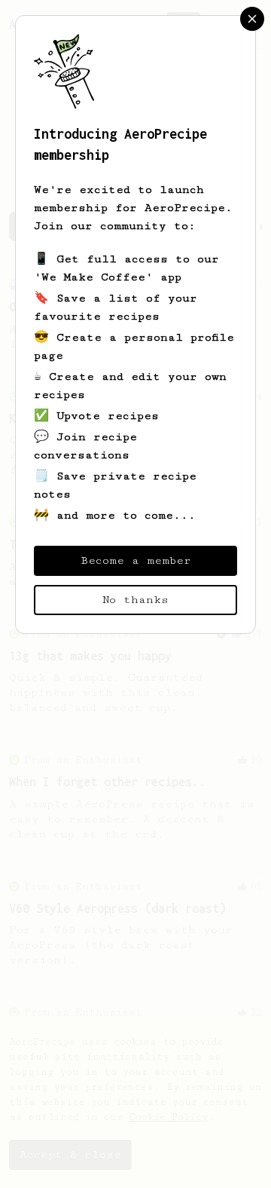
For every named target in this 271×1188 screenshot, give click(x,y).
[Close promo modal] (252, 19)
